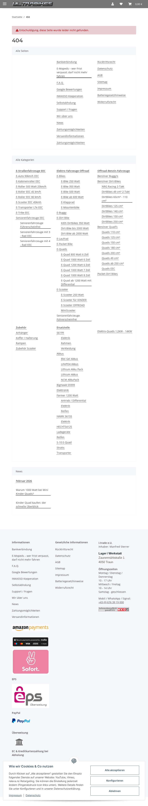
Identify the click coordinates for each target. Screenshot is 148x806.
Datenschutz (33, 795)
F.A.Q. (60, 82)
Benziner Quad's (107, 227)
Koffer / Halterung (27, 338)
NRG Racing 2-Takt (113, 186)
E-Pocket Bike (65, 244)
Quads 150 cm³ (111, 242)
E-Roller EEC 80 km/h (28, 197)
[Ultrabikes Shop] (32, 4)
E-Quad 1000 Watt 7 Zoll (75, 270)
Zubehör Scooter (26, 348)
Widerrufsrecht (106, 102)
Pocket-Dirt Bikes (107, 274)
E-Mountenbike (70, 207)
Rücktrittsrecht (106, 62)
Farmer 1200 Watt (67, 395)
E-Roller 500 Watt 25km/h (31, 186)
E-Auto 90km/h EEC (27, 176)
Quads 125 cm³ (111, 237)
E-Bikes (61, 176)
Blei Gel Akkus (69, 359)
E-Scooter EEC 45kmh (28, 202)
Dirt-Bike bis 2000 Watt (75, 228)
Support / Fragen (67, 109)
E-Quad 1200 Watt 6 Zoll (75, 265)
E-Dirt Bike (63, 218)
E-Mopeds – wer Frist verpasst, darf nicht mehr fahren (72, 72)
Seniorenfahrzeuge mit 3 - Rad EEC (35, 234)
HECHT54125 (64, 426)
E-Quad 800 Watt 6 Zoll (75, 254)
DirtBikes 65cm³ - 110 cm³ (114, 198)
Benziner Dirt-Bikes (109, 181)
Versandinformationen (70, 136)
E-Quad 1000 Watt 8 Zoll (75, 275)
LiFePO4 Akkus (69, 364)
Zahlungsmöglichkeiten (71, 129)
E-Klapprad (68, 202)
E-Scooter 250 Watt (72, 294)
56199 (60, 332)
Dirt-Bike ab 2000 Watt (74, 233)
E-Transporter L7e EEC (29, 207)
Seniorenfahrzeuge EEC (30, 218)
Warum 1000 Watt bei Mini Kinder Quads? (32, 491)
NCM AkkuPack (70, 379)
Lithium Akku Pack (72, 369)
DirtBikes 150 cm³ (112, 216)
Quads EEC (108, 268)
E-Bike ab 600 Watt (72, 197)
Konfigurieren (114, 780)
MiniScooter (68, 310)
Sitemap (102, 82)
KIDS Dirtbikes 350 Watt (75, 223)
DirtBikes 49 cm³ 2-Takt (116, 191)
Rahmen (66, 343)
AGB (100, 75)
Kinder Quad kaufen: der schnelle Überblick (31, 504)
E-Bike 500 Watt (70, 191)
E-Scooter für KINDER (74, 300)
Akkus (60, 353)
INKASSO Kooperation (70, 96)
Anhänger (22, 332)
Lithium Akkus (69, 374)
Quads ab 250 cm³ (113, 263)
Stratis (60, 447)
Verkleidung (68, 348)
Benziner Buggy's (107, 176)
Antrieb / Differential (73, 400)
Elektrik (65, 338)
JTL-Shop (129, 801)
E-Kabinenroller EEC (28, 181)
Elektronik (63, 390)
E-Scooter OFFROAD (73, 305)
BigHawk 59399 (66, 385)
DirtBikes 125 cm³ (112, 206)
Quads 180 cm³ (111, 247)
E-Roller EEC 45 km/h (28, 191)
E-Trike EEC (22, 212)
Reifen (65, 411)
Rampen (21, 343)
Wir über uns (65, 116)
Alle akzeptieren (115, 770)
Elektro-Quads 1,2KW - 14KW (114, 331)
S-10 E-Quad (64, 442)
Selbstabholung (66, 102)
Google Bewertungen (69, 89)
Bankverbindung (67, 62)
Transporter (64, 453)
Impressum (15, 795)
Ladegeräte (63, 432)
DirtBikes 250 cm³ (112, 221)
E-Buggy (61, 212)
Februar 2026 (24, 481)
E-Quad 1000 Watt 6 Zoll (75, 259)
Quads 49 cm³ (110, 258)
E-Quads (62, 249)
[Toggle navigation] (4, 2)
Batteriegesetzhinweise (111, 95)
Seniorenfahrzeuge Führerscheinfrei (31, 225)
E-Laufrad (62, 238)
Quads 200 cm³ (111, 253)
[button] (112, 4)
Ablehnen (115, 790)
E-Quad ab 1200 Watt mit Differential (76, 282)
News (60, 122)
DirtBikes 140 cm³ (112, 211)
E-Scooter (62, 289)
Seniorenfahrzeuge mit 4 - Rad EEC (35, 243)
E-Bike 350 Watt (70, 186)
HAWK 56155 (64, 416)
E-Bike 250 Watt (70, 181)
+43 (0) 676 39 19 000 (111, 602)
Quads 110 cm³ (111, 232)
